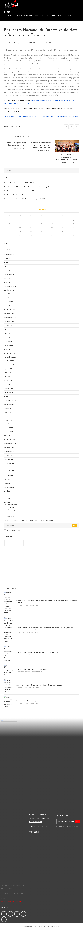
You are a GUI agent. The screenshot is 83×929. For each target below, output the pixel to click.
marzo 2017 (8, 341)
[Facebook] (14, 543)
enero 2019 (8, 306)
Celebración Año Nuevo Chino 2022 (16, 195)
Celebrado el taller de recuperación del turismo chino (23, 191)
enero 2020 (8, 282)
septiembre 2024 (10, 254)
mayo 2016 (8, 380)
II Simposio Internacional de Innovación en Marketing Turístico (41, 145)
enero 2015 (8, 436)
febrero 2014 (9, 463)
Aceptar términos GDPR (68, 826)
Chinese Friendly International (47, 926)
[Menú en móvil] (78, 4)
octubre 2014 (9, 447)
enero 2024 (8, 258)
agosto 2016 (9, 369)
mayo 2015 (8, 420)
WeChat (7, 491)
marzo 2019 (8, 302)
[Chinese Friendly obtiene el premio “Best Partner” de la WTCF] (9, 653)
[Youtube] (17, 914)
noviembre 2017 (10, 317)
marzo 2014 (8, 459)
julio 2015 (7, 412)
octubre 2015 (9, 404)
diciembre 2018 (9, 310)
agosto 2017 (9, 325)
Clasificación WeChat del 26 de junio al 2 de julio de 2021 (25, 199)
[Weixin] (23, 914)
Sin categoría (9, 487)
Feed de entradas (10, 505)
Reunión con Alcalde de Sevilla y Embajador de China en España (27, 187)
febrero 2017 (9, 345)
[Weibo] (4, 919)
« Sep (6, 243)
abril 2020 (7, 278)
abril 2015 (7, 424)
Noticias (7, 483)
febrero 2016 (9, 392)
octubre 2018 (9, 313)
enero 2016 (8, 396)
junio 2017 (8, 333)
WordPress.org (9, 510)
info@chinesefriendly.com (11, 901)
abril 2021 (7, 270)
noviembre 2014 (10, 443)
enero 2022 (8, 262)
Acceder (7, 502)
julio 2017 (7, 329)
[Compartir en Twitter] (66, 126)
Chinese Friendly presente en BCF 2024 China (20, 183)
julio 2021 (7, 266)
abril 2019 (7, 298)
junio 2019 (8, 294)
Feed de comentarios (11, 507)
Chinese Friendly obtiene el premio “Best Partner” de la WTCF (38, 652)
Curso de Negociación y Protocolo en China (16, 144)
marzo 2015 (8, 428)
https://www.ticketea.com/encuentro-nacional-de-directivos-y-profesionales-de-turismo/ (41, 116)
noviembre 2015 (10, 400)
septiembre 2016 (10, 365)
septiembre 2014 (10, 451)
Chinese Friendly (13, 43)
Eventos (48, 43)
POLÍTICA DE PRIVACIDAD (39, 827)
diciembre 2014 (9, 440)
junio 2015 (8, 416)
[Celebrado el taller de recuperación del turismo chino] (9, 701)
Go (74, 525)
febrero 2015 (9, 432)
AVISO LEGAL (34, 832)
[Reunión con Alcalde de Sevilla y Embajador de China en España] (9, 686)
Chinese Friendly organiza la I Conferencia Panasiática (66, 157)
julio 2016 (7, 373)
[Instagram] (21, 543)
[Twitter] (7, 543)
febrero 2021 (9, 274)
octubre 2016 (9, 361)
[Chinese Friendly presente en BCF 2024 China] (9, 670)
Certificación (8, 475)
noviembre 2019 (10, 286)
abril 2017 (7, 337)
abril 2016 (7, 384)
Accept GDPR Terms (14, 530)
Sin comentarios (34, 605)
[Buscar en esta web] (41, 170)
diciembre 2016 (9, 353)
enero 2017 (8, 349)
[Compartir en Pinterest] (77, 126)
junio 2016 (8, 377)
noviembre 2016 (10, 357)
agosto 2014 (9, 455)
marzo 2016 (8, 388)
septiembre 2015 (10, 408)
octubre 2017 (9, 321)
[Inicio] (4, 15)
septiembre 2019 (10, 290)
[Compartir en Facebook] (71, 126)
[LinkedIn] (27, 543)
